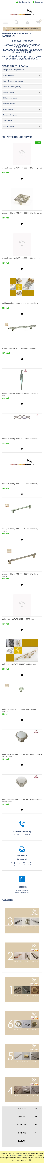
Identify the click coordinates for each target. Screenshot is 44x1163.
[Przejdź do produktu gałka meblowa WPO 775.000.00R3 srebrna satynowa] (22, 695)
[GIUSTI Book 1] (22, 989)
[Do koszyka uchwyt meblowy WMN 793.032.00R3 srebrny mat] (22, 223)
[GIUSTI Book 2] (22, 955)
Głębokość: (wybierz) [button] (10, 98)
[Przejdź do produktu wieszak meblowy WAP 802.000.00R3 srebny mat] (22, 244)
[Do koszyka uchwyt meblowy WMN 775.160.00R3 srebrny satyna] (22, 584)
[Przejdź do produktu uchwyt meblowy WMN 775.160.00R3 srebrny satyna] (22, 560)
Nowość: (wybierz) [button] (9, 126)
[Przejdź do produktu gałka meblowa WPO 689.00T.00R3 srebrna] (22, 650)
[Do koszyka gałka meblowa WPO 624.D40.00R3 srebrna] (22, 629)
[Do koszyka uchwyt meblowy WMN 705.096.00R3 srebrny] (22, 449)
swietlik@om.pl (22, 855)
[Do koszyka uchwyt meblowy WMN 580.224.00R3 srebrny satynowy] (22, 404)
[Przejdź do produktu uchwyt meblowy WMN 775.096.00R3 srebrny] (22, 470)
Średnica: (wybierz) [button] (9, 103)
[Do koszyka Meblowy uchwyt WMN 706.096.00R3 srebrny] (22, 313)
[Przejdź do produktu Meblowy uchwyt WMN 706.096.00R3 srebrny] (22, 289)
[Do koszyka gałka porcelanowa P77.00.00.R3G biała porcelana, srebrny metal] (22, 765)
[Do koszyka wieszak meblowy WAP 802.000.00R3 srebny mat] (22, 268)
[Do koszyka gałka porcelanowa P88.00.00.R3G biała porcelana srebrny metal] (22, 810)
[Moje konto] (27, 22)
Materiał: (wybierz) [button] (9, 92)
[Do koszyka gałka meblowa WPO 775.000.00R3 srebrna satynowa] (22, 719)
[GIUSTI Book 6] (22, 1023)
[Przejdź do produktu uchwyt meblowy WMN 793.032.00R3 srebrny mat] (22, 199)
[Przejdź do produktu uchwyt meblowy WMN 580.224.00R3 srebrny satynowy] (22, 379)
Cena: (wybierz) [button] (8, 120)
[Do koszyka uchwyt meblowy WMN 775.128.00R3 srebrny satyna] (22, 539)
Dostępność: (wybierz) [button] (10, 115)
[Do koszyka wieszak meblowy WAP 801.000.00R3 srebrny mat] (22, 178)
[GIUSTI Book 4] (22, 1089)
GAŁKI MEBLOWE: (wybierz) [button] (12, 87)
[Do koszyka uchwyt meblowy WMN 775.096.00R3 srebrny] (22, 494)
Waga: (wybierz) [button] (8, 109)
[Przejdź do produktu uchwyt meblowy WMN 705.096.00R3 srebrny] (22, 425)
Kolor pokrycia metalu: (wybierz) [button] (13, 81)
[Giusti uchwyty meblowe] (22, 879)
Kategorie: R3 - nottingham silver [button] (13, 70)
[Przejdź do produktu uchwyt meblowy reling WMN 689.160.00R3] (22, 334)
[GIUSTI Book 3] (22, 920)
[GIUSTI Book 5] (22, 1056)
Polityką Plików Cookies (19, 1156)
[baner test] (22, 29)
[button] (5, 22)
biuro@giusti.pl (22, 859)
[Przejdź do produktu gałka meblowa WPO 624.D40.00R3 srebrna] (22, 605)
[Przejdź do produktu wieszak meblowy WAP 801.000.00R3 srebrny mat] (22, 154)
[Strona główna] (22, 12)
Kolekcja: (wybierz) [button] (9, 75)
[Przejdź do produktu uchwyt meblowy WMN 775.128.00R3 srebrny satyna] (22, 515)
